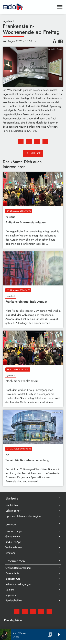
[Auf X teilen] (29, 141)
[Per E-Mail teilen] (45, 141)
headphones (54, 41)
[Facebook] (25, 611)
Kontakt (9, 590)
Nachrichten (12, 505)
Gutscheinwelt (13, 536)
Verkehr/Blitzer (13, 547)
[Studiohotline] (49, 611)
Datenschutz (12, 573)
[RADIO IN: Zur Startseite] (29, 6)
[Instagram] (33, 611)
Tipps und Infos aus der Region (23, 516)
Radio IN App (13, 542)
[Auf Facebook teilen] (21, 141)
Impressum (11, 595)
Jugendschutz (12, 579)
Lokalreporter (12, 511)
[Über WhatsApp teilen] (37, 141)
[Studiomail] (16, 611)
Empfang (10, 553)
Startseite (11, 498)
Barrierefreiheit (13, 600)
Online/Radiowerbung (18, 568)
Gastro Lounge (13, 531)
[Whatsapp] (41, 611)
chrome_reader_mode (60, 41)
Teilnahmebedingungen (18, 584)
